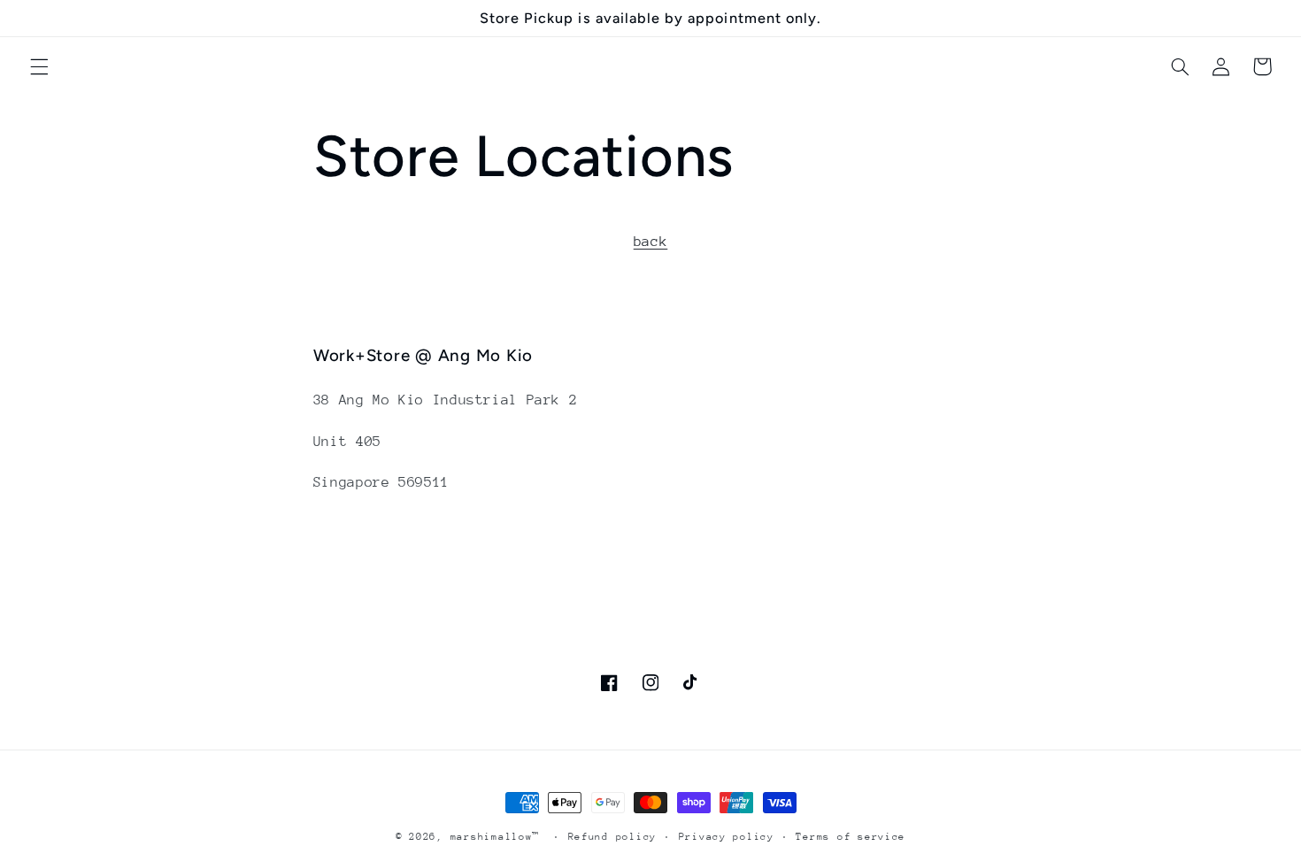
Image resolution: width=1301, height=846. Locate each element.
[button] (39, 66)
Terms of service (850, 836)
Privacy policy (726, 836)
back (651, 242)
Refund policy (613, 836)
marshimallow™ (495, 836)
